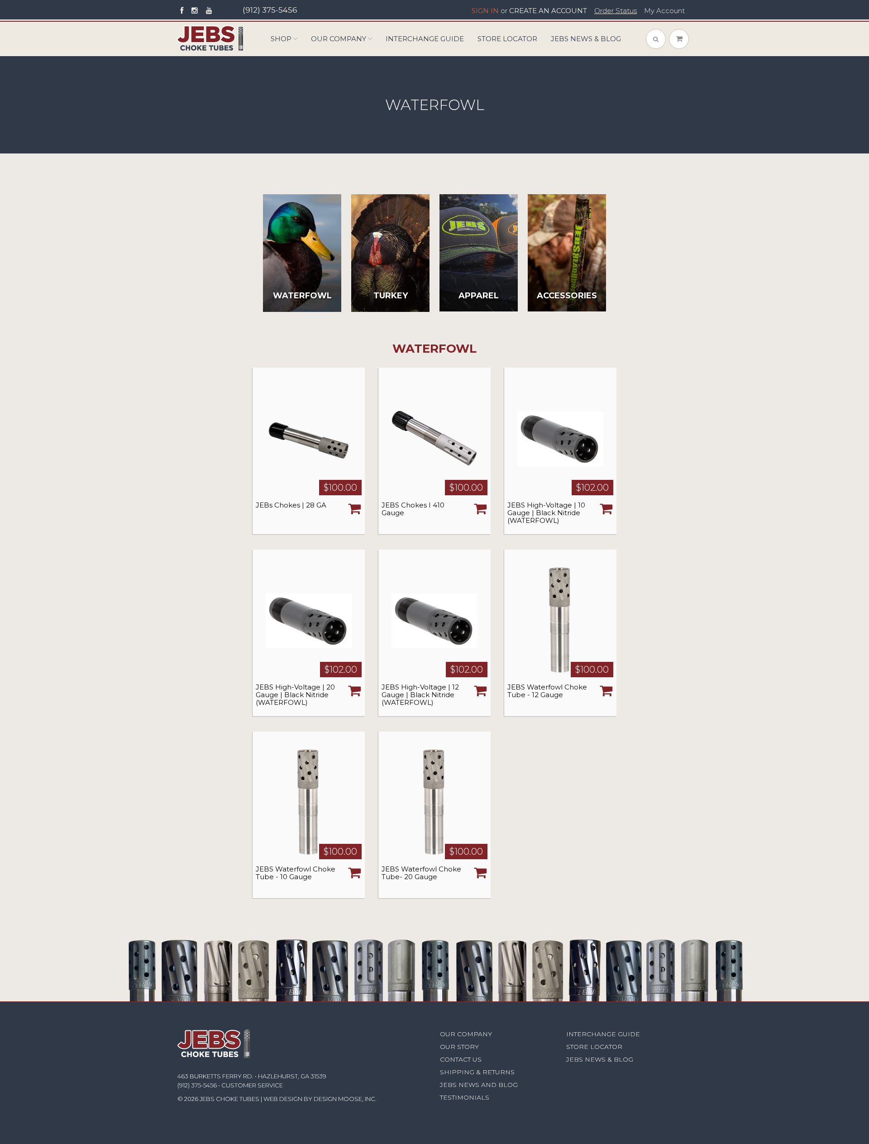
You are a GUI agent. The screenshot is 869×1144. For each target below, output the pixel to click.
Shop (281, 38)
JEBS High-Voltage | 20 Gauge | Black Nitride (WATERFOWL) (295, 694)
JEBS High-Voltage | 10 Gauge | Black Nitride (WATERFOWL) (546, 512)
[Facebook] (181, 11)
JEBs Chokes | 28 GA (291, 505)
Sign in (485, 11)
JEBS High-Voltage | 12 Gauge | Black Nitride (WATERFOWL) (420, 694)
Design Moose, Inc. (345, 1098)
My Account (664, 11)
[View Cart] (679, 39)
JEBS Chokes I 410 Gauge (413, 509)
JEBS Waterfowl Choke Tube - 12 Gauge (547, 691)
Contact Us (461, 1059)
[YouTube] (209, 11)
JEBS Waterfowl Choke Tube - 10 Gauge (295, 873)
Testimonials (464, 1097)
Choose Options (354, 508)
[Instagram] (194, 11)
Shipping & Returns (477, 1072)
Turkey (390, 296)
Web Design (282, 1098)
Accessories (567, 296)
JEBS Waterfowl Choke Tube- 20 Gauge (421, 873)
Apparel (478, 296)
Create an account (548, 11)
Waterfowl (302, 296)
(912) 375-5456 (270, 9)
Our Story (459, 1047)
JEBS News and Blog (479, 1085)
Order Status (615, 11)
